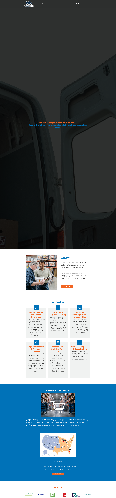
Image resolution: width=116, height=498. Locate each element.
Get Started (68, 3)
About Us (51, 3)
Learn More (67, 286)
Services (59, 3)
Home (44, 3)
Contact (76, 3)
